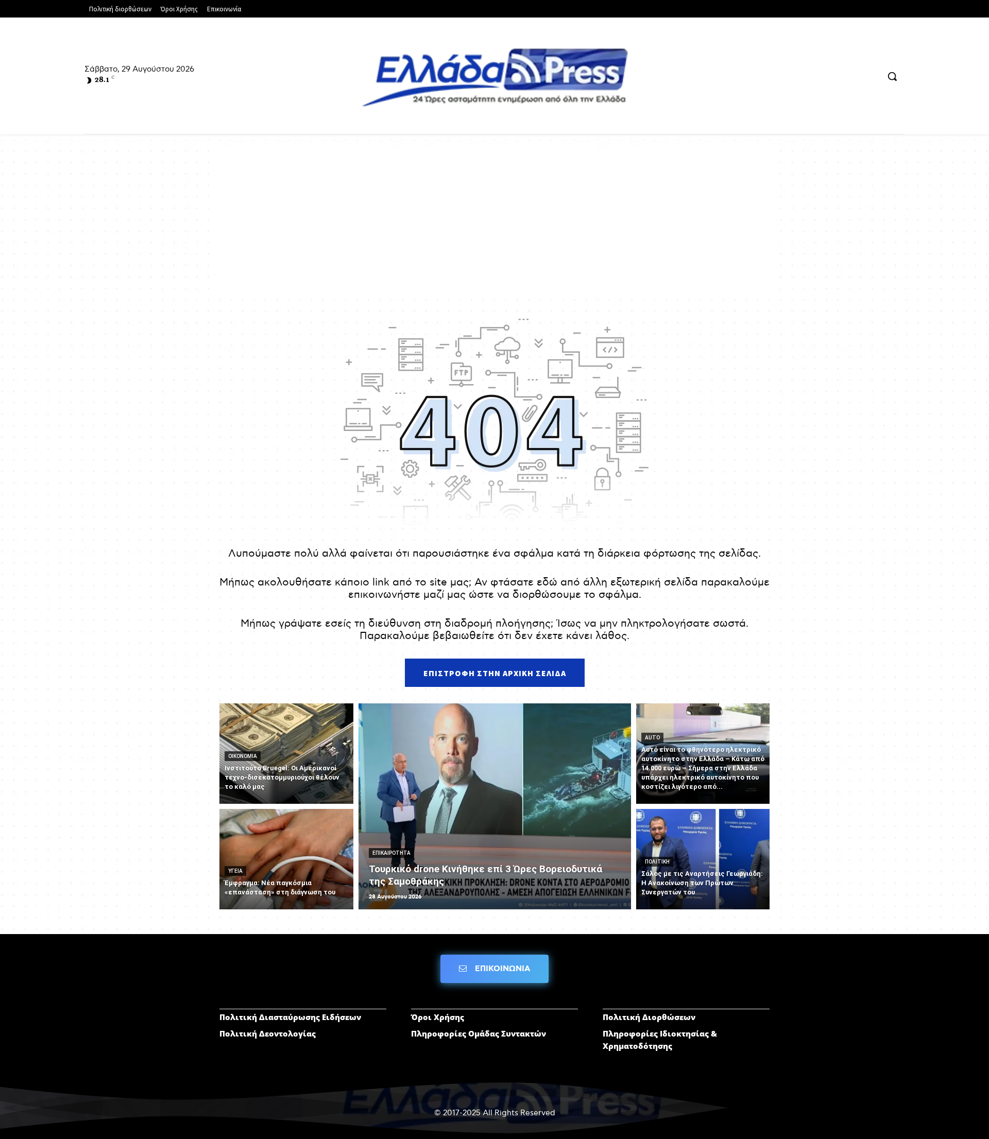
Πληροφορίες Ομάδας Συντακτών (478, 1033)
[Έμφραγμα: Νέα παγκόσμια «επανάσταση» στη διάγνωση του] (286, 859)
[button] (892, 76)
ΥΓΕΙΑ (235, 871)
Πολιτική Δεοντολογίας (267, 1033)
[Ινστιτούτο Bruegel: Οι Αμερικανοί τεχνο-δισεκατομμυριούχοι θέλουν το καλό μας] (286, 753)
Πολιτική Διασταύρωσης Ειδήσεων (290, 1017)
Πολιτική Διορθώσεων (649, 1017)
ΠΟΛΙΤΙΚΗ (657, 862)
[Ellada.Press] (494, 77)
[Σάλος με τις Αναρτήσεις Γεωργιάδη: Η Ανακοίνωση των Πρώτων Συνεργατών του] (703, 859)
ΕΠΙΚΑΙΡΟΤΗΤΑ (391, 853)
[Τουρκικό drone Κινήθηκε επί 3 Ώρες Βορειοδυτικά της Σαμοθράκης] (495, 806)
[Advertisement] (494, 222)
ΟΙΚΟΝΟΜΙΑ (242, 756)
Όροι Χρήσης (437, 1017)
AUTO (652, 737)
